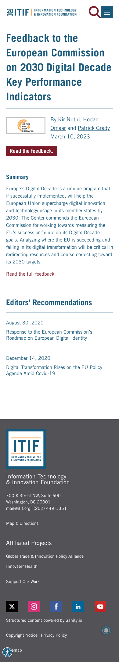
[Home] (42, 12)
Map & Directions (22, 523)
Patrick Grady (94, 128)
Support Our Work (23, 581)
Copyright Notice (22, 635)
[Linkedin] (81, 606)
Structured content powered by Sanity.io (44, 620)
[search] (95, 12)
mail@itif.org (18, 508)
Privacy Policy (54, 635)
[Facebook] (59, 606)
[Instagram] (37, 606)
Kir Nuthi (69, 119)
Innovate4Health (22, 566)
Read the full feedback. (31, 274)
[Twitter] (12, 606)
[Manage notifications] (106, 630)
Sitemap (14, 650)
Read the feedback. (31, 151)
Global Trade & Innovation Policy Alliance (45, 556)
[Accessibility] (7, 652)
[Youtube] (104, 606)
